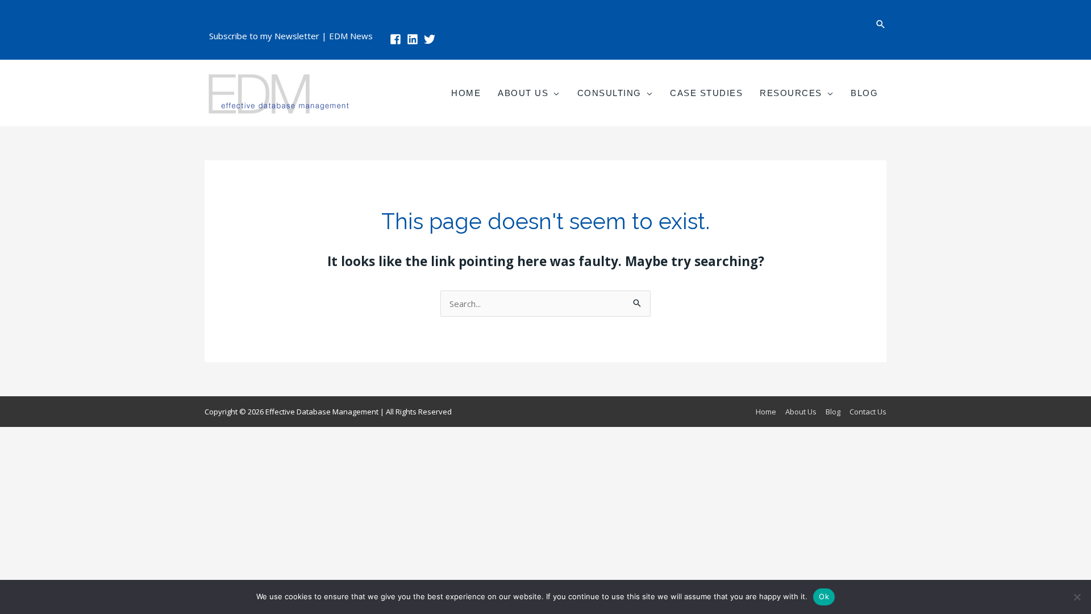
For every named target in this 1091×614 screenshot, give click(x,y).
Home (466, 93)
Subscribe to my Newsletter (264, 36)
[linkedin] (414, 39)
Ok (824, 596)
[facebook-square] (397, 39)
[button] (880, 24)
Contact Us (868, 411)
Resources (791, 93)
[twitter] (431, 39)
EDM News (351, 36)
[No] (1076, 597)
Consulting (609, 93)
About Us (523, 93)
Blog (864, 93)
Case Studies (706, 93)
